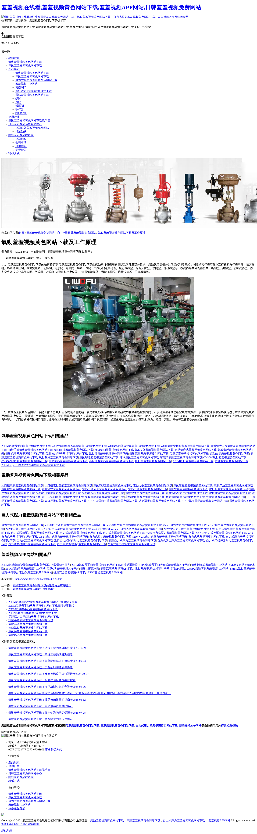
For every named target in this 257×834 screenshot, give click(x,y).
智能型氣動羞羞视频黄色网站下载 (181, 457)
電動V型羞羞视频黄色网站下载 (112, 485)
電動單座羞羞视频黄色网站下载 (193, 485)
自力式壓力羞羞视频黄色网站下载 (22, 525)
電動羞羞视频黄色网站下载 (117, 725)
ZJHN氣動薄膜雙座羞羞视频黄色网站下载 (134, 445)
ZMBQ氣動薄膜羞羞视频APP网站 (208, 568)
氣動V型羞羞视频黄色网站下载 (154, 449)
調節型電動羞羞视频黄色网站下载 (160, 500)
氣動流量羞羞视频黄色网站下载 (149, 453)
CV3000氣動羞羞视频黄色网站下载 (225, 457)
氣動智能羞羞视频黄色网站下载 (99, 457)
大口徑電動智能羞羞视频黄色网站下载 (68, 485)
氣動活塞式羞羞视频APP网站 (209, 564)
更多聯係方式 (53, 749)
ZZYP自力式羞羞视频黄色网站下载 (185, 525)
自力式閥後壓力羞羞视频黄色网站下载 (32, 544)
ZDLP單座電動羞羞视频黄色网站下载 (205, 500)
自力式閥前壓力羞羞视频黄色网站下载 (35, 532)
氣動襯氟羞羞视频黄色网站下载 (108, 453)
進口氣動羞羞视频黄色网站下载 (114, 449)
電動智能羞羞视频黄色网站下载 (145, 493)
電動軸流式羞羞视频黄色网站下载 (230, 493)
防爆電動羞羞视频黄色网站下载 (104, 496)
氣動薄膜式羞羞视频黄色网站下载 (196, 449)
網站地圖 (34, 824)
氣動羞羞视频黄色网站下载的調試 (34, 589)
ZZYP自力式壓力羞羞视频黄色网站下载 (63, 536)
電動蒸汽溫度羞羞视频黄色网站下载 (58, 493)
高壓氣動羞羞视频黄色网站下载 (68, 461)
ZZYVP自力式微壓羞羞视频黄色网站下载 (136, 528)
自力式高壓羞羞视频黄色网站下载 (124, 532)
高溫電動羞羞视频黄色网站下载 (145, 496)
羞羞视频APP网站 (175, 568)
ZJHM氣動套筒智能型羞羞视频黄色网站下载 (79, 445)
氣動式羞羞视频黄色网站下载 (153, 461)
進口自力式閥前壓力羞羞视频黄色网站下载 (80, 540)
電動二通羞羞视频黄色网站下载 (233, 485)
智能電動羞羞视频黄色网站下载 (225, 496)
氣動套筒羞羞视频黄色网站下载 (229, 453)
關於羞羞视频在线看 (21, 777)
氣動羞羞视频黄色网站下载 (82, 725)
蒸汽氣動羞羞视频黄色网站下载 (139, 457)
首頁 (21, 232)
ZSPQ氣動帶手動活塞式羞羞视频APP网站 (164, 564)
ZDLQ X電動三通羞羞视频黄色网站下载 (112, 500)
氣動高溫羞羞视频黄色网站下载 (73, 449)
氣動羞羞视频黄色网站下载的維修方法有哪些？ (42, 585)
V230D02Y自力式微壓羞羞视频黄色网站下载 (134, 525)
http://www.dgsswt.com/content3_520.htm (38, 578)
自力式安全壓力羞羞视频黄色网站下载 (181, 540)
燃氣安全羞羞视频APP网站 (70, 572)
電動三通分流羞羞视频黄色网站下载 (104, 489)
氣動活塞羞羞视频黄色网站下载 (189, 453)
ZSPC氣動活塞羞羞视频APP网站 (25, 568)
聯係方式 (14, 780)
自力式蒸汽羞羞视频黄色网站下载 (81, 532)
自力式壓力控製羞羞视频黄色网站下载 (131, 544)
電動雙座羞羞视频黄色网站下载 (188, 489)
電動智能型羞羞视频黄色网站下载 (187, 493)
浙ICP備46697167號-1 (14, 824)
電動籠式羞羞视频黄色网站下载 (61, 489)
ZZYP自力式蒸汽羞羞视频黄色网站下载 (66, 528)
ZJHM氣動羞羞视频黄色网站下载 (193, 461)
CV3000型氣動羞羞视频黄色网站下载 (24, 461)
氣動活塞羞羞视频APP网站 (117, 568)
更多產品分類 (16, 808)
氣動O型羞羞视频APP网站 (63, 568)
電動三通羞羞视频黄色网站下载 (147, 489)
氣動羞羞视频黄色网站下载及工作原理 (121, 232)
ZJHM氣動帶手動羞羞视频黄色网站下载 (26, 445)
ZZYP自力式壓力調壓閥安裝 (23, 528)
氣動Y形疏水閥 (89, 568)
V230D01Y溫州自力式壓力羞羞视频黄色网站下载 (75, 525)
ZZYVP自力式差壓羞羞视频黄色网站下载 (221, 532)
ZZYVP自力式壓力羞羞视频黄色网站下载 (189, 528)
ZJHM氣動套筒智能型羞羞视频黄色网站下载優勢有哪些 (35, 564)
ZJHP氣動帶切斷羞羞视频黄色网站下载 (185, 445)
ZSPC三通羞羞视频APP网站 (105, 572)
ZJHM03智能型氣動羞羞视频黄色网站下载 (39, 465)
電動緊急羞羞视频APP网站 (35, 572)
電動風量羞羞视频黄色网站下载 (228, 489)
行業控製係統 (229, 725)
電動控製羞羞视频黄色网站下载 (21, 489)
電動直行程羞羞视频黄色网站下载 (103, 493)
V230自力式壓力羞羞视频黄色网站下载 (170, 532)
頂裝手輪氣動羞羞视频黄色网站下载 (30, 449)
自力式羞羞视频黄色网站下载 (206, 536)
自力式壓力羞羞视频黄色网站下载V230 (113, 536)
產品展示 (14, 762)
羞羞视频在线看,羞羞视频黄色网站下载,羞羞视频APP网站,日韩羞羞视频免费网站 (101, 7)
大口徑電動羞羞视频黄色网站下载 (22, 485)
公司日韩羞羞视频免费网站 (79, 232)
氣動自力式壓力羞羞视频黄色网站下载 (132, 540)
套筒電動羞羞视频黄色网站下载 (185, 496)
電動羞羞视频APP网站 (149, 568)
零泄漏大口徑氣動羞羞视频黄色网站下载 (33, 616)
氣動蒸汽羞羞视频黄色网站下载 (58, 457)
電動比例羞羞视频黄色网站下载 (152, 485)
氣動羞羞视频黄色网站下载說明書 (29, 769)
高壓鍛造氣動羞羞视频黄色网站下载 (111, 461)
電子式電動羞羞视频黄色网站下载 (63, 496)
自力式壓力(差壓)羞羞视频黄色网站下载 (81, 544)
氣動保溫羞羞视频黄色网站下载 (25, 453)
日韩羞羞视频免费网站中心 (43, 232)
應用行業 (14, 766)
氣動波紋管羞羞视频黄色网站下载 (67, 453)
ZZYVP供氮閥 (101, 528)
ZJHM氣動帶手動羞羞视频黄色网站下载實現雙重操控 (105, 564)
